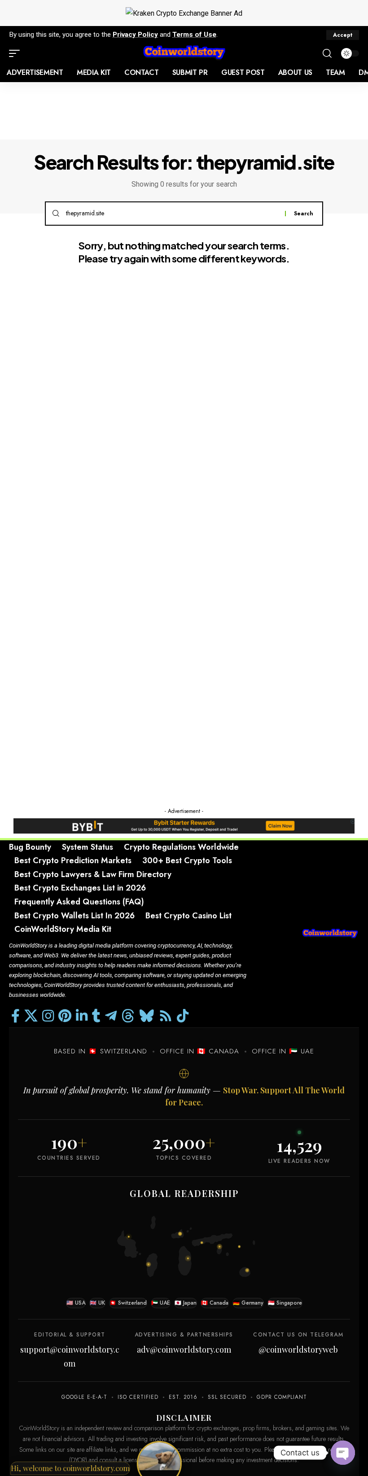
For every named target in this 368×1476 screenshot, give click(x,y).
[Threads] (128, 1015)
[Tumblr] (96, 1015)
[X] (31, 1015)
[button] (342, 35)
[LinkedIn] (82, 1015)
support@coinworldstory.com (69, 1356)
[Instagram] (48, 1015)
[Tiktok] (183, 1015)
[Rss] (166, 1015)
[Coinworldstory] (184, 53)
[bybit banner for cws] (184, 825)
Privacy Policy (135, 35)
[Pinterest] (65, 1015)
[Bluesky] (147, 1015)
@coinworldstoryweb (298, 1349)
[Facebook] (15, 1015)
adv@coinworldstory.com (184, 1349)
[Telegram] (111, 1015)
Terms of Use (194, 35)
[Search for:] (172, 213)
